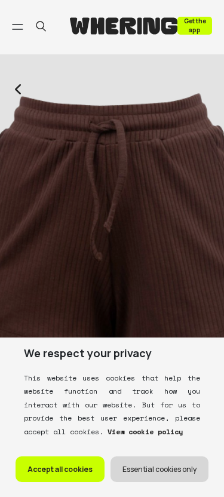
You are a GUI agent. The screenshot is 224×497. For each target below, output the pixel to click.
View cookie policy (143, 432)
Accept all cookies (60, 469)
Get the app (195, 25)
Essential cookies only (159, 469)
